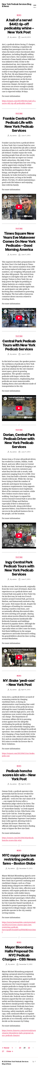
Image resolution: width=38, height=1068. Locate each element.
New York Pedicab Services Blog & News (16, 5)
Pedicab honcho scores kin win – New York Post (18, 775)
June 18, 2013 (26, 37)
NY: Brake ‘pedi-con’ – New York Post (19, 682)
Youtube (19, 113)
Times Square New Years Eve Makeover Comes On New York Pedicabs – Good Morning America (19, 241)
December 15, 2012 (25, 868)
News (19, 15)
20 (20, 1048)
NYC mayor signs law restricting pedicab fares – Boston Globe (19, 859)
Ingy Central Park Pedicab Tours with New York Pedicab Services (19, 568)
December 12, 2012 (25, 964)
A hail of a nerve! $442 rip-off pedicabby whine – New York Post (19, 26)
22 (29, 1048)
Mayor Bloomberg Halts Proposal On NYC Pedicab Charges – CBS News (19, 953)
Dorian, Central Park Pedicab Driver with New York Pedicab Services (19, 441)
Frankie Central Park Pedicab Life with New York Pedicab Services (19, 124)
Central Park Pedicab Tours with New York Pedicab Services (19, 345)
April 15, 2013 (25, 690)
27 (3, 1051)
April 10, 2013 (25, 784)
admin (14, 37)
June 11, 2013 (25, 135)
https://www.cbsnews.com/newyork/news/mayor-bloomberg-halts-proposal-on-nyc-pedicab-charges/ (19, 1033)
